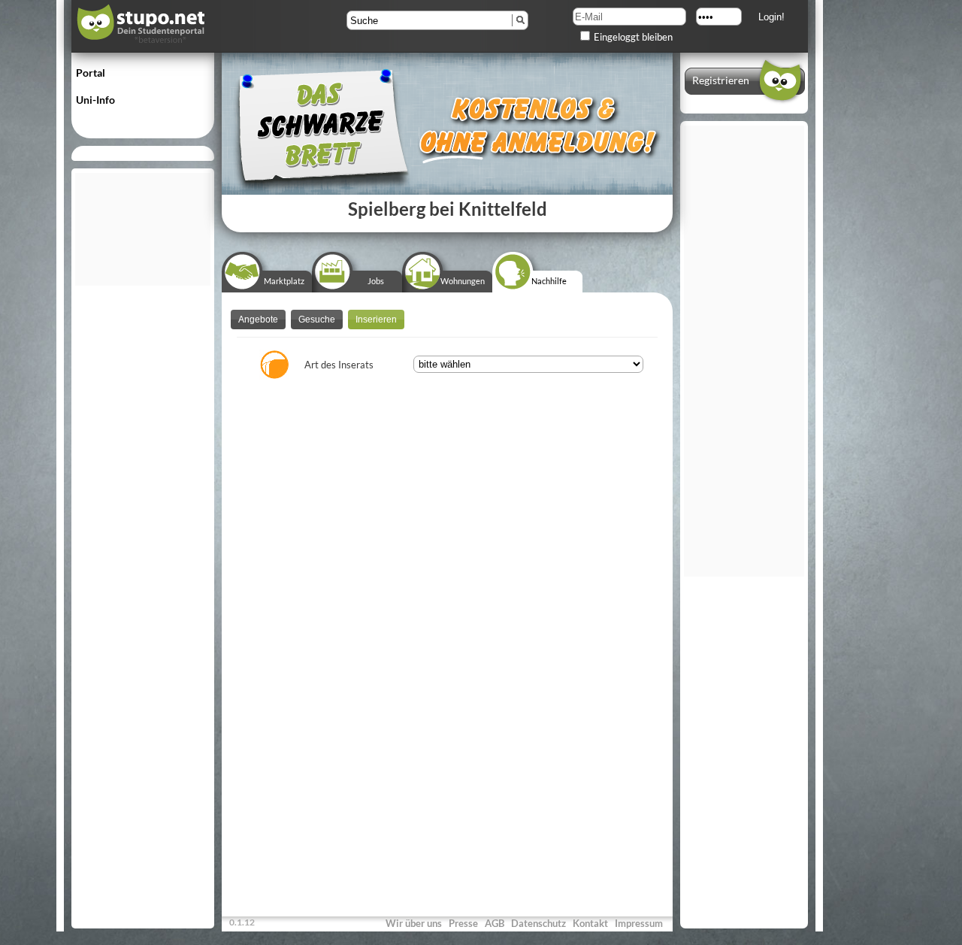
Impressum (639, 923)
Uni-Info (95, 99)
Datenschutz (538, 923)
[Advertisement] (142, 229)
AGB (494, 923)
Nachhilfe (549, 281)
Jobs (376, 281)
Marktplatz (284, 281)
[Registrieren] (744, 99)
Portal (90, 72)
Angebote (258, 319)
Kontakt (590, 923)
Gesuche (316, 319)
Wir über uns (414, 923)
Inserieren (376, 319)
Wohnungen (462, 281)
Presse (463, 923)
